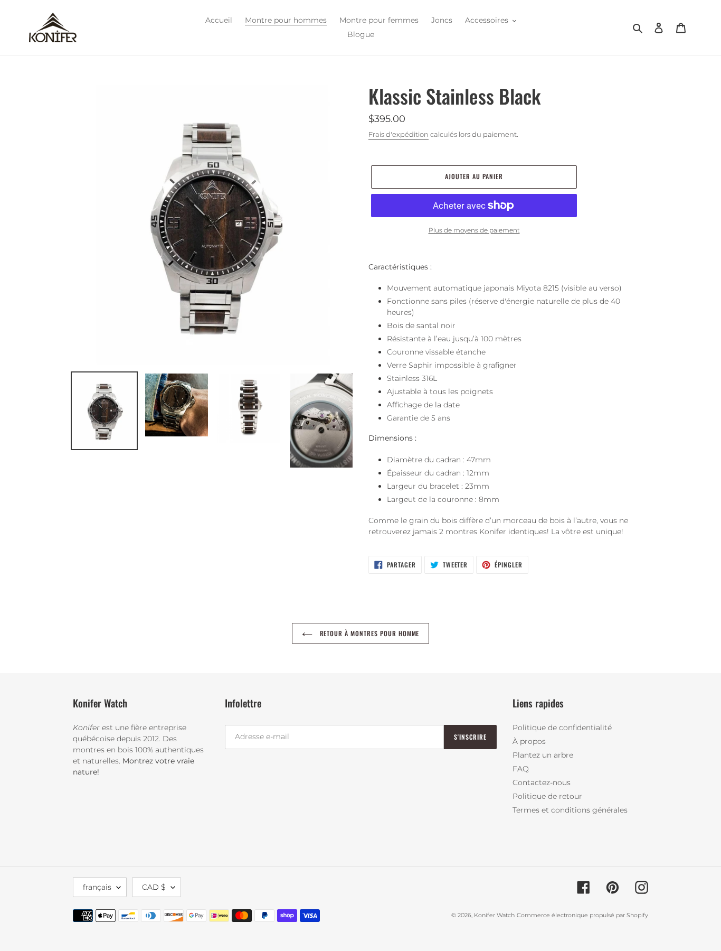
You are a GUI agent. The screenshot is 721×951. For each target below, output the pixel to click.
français (97, 887)
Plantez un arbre (543, 755)
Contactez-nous (542, 782)
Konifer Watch (494, 915)
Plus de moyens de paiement (474, 230)
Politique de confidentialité (562, 727)
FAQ (521, 768)
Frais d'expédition (398, 134)
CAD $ (154, 887)
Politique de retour (547, 796)
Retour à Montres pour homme (369, 633)
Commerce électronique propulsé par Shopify (582, 915)
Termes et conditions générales (570, 810)
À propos (529, 741)
